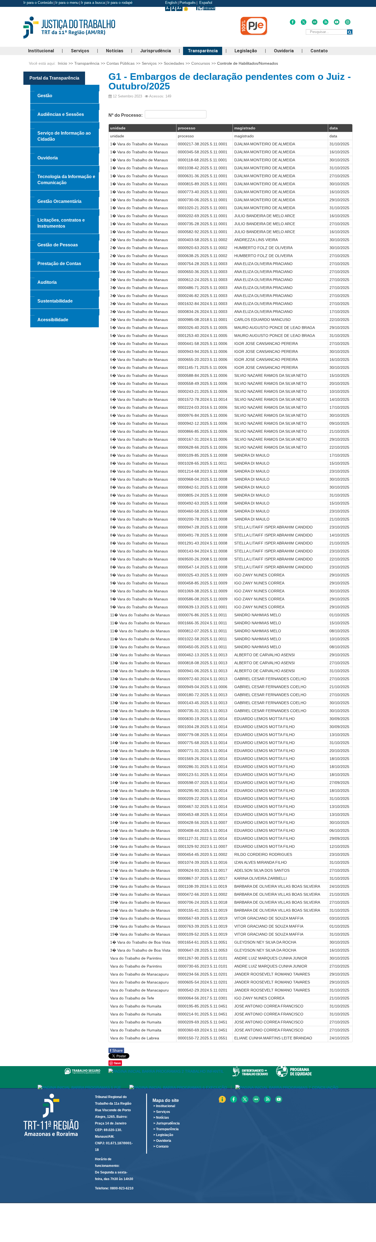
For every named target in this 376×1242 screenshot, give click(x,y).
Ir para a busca (93, 3)
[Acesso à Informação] (196, 8)
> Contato (160, 1146)
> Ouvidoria (162, 1141)
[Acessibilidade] (64, 312)
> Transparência (166, 1129)
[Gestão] (64, 88)
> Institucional (164, 1106)
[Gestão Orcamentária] (64, 193)
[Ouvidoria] (64, 150)
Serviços (80, 50)
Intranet (209, 8)
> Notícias (161, 1118)
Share (116, 1050)
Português (187, 3)
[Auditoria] (64, 274)
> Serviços (161, 1112)
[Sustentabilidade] (64, 293)
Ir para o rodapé (120, 3)
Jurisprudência (155, 50)
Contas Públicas (121, 63)
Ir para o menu (66, 3)
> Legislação (163, 1135)
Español (205, 3)
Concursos (200, 63)
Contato (319, 50)
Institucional (41, 50)
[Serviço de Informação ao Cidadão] (64, 125)
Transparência (203, 50)
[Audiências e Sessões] (64, 106)
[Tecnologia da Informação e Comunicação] (64, 169)
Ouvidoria (284, 50)
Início (62, 63)
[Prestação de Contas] (64, 256)
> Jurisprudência (166, 1123)
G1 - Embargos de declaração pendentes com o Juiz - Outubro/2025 (229, 81)
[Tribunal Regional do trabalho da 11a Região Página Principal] (77, 28)
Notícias (114, 50)
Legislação (246, 50)
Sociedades (174, 63)
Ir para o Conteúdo (38, 3)
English (171, 3)
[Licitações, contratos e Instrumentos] (64, 212)
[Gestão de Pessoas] (64, 237)
